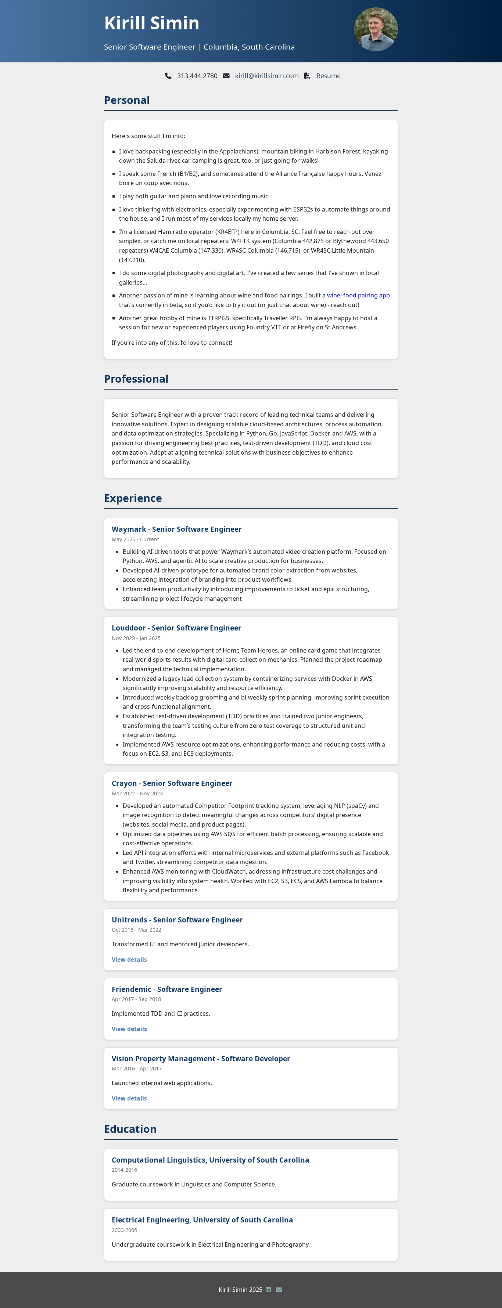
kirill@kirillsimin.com (267, 75)
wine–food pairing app (358, 295)
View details (129, 959)
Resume (328, 75)
